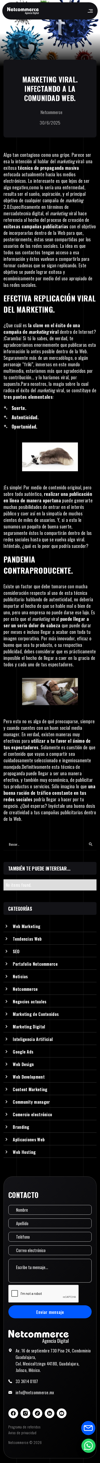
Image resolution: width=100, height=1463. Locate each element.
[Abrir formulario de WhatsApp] (88, 1446)
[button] (90, 11)
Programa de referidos (24, 1426)
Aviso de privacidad (22, 1432)
